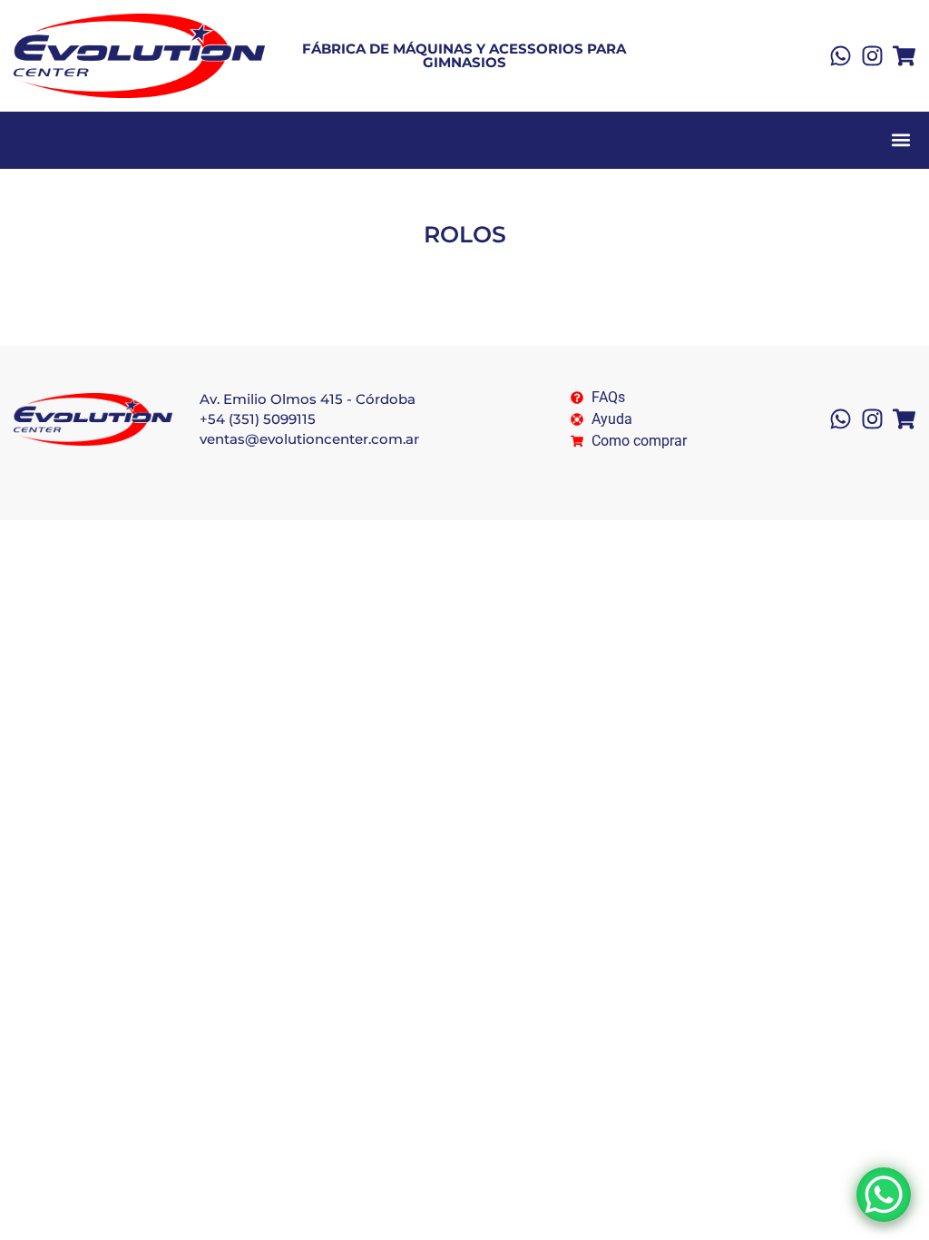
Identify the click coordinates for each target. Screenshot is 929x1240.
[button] (900, 140)
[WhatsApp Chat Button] (883, 1194)
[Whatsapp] (840, 55)
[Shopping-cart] (904, 55)
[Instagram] (872, 55)
